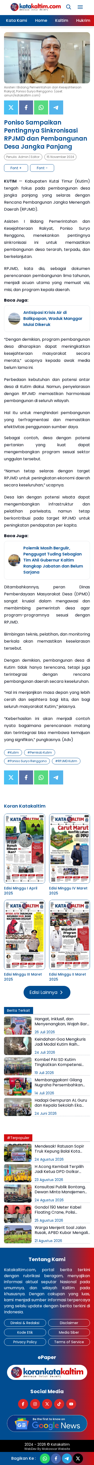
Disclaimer (69, 1322)
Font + (16, 168)
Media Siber (69, 1332)
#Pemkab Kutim (39, 752)
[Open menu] (80, 7)
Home (41, 20)
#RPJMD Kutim (66, 761)
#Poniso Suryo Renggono (27, 761)
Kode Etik (25, 1332)
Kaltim (61, 20)
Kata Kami (16, 20)
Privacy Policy (25, 1341)
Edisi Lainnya (43, 992)
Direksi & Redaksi (25, 1322)
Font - (42, 168)
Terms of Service (69, 1341)
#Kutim (13, 752)
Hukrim (83, 20)
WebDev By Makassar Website (47, 1449)
